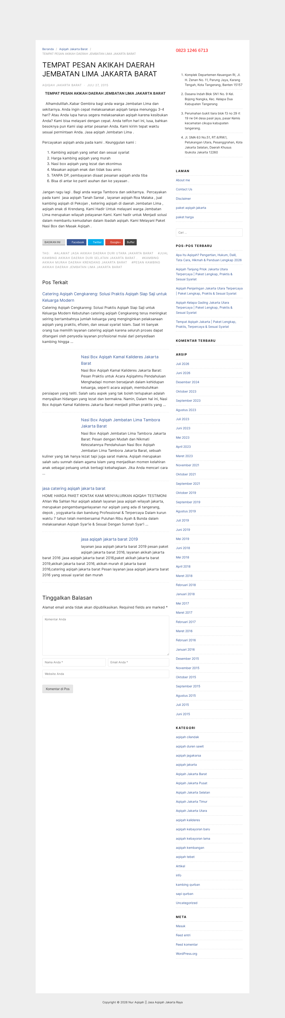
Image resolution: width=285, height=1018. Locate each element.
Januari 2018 (185, 594)
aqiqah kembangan (190, 847)
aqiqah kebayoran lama (193, 838)
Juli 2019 (182, 520)
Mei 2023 (182, 437)
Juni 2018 (183, 548)
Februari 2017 (186, 622)
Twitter (97, 242)
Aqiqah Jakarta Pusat (191, 783)
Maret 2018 (184, 576)
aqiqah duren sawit (190, 746)
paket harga (185, 217)
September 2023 (188, 400)
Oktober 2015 (186, 677)
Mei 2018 (182, 557)
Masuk (180, 926)
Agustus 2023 (186, 410)
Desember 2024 (187, 382)
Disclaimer (183, 198)
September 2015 (188, 686)
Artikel (180, 866)
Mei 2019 (182, 539)
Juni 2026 (183, 373)
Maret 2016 (184, 631)
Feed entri (183, 935)
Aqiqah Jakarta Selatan (193, 792)
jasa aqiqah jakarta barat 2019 (109, 539)
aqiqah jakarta (186, 764)
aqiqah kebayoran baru (193, 829)
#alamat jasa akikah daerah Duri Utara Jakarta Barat (103, 253)
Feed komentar (187, 944)
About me (183, 180)
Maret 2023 (184, 456)
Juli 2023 (182, 419)
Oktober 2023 (186, 391)
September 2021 (188, 483)
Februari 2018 (186, 585)
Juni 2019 (183, 529)
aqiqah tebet (185, 857)
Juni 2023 (183, 428)
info (178, 875)
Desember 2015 (187, 658)
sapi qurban (184, 894)
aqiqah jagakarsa (188, 755)
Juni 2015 (183, 714)
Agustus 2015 (186, 695)
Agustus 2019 (186, 511)
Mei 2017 (182, 603)
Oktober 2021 (186, 474)
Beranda (48, 49)
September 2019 (188, 502)
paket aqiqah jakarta (191, 208)
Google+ (115, 242)
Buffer (130, 242)
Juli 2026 (182, 364)
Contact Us (184, 189)
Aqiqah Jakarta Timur (191, 801)
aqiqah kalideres (188, 820)
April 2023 (183, 446)
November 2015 (188, 668)
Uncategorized (186, 903)
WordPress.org (186, 953)
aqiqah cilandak (187, 737)
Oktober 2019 (186, 493)
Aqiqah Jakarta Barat (73, 49)
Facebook (77, 242)
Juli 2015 (182, 704)
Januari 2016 (185, 649)
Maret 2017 (184, 612)
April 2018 (183, 566)
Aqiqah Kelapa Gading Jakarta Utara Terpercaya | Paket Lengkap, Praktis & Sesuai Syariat (204, 307)
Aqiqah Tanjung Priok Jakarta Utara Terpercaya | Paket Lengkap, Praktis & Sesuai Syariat (204, 274)
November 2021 (187, 465)
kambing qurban (188, 884)
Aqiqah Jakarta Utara (191, 810)
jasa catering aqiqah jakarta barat (74, 488)
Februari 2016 (186, 640)
